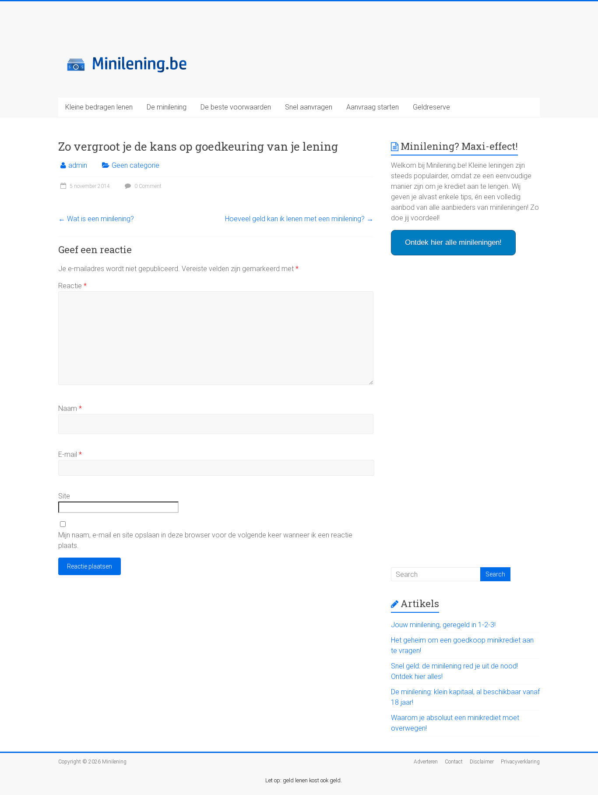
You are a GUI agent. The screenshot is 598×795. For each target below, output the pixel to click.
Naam (70, 408)
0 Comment (147, 186)
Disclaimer (482, 762)
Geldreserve (431, 107)
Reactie (72, 286)
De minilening (166, 107)
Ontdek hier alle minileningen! (453, 242)
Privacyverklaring (520, 762)
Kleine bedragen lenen (99, 107)
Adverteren (426, 762)
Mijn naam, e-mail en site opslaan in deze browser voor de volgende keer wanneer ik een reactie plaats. (205, 540)
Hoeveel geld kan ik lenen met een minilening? (299, 219)
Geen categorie (135, 165)
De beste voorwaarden (236, 107)
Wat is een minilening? (96, 219)
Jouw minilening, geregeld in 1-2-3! (443, 625)
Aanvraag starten (372, 107)
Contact (454, 762)
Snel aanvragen (308, 107)
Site (64, 496)
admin (77, 165)
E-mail (70, 454)
